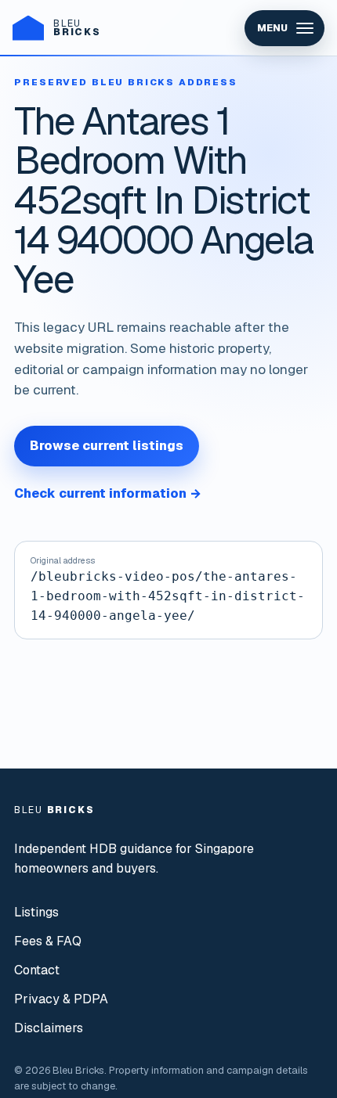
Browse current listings (106, 445)
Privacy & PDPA (61, 999)
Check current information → (107, 493)
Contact (37, 970)
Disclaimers (48, 1028)
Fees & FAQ (48, 941)
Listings (36, 912)
